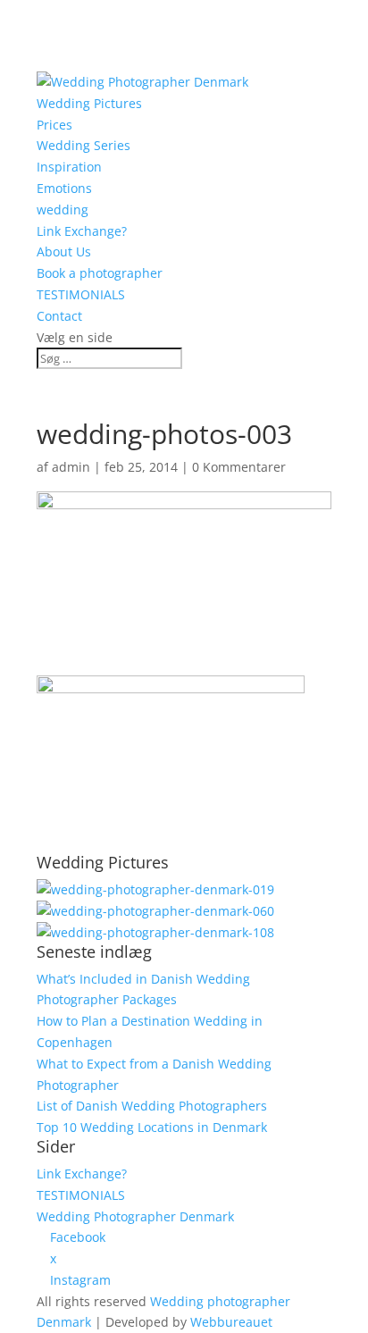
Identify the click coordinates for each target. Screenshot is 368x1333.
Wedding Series (83, 145)
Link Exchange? (82, 230)
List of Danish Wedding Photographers (152, 1105)
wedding (62, 209)
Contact (59, 315)
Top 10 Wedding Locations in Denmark (152, 1127)
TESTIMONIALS (81, 294)
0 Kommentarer (239, 466)
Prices (54, 124)
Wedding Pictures (89, 103)
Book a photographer (100, 272)
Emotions (64, 188)
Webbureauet (231, 1321)
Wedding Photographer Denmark (135, 1216)
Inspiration (69, 166)
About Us (64, 251)
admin (71, 466)
